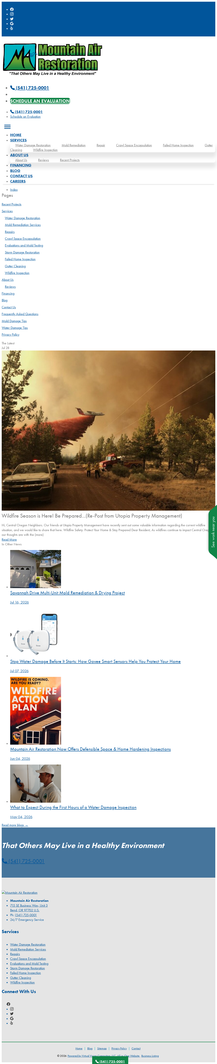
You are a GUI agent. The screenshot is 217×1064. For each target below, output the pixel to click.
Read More (9, 539)
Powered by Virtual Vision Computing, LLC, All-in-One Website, (104, 1056)
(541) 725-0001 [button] (26, 861)
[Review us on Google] (12, 23)
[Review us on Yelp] (12, 28)
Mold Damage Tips (14, 321)
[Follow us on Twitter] (12, 19)
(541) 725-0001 (28, 111)
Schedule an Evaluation (40, 101)
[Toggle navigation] (7, 127)
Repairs (10, 232)
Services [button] (18, 140)
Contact (136, 1048)
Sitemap (102, 1048)
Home (15, 134)
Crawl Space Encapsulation (134, 145)
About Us (21, 160)
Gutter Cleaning (15, 266)
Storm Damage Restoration (22, 252)
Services (7, 211)
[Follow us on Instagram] (12, 14)
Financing (20, 165)
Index (14, 189)
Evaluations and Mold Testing (24, 245)
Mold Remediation (74, 145)
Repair (101, 145)
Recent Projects (70, 160)
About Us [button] (19, 154)
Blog (15, 170)
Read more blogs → (15, 825)
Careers (18, 181)
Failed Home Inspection (178, 145)
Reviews (43, 160)
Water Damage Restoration (33, 145)
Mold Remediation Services (23, 225)
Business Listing (150, 1056)
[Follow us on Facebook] (12, 9)
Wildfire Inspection (45, 150)
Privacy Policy (10, 334)
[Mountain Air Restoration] (52, 77)
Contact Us (21, 175)
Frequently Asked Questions (20, 314)
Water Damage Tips (15, 328)
